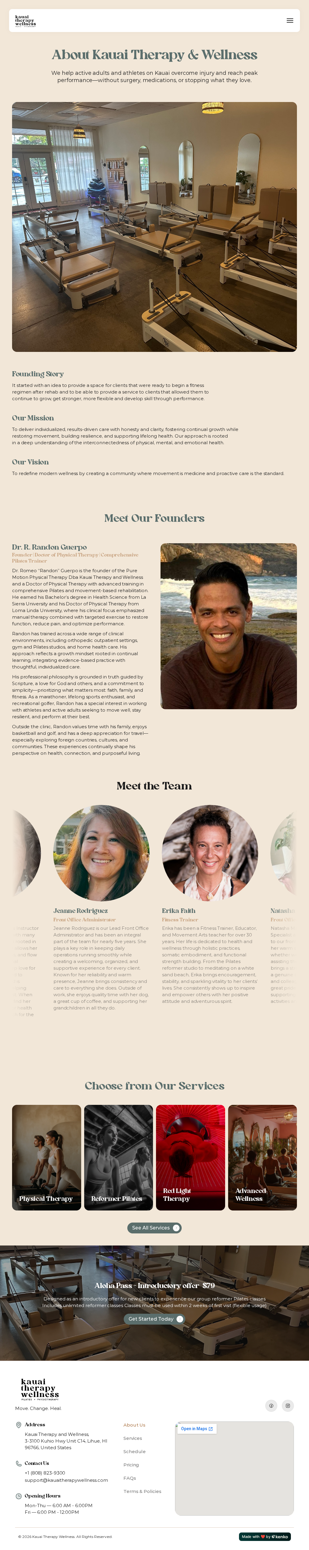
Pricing (131, 1464)
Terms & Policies (142, 1491)
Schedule (134, 1451)
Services (132, 1438)
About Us (134, 1424)
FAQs (129, 1478)
